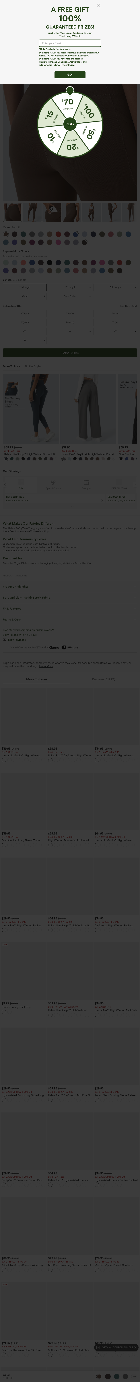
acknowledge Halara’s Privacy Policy (56, 65)
